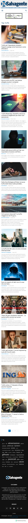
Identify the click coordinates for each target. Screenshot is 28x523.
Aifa (6, 443)
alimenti (22, 443)
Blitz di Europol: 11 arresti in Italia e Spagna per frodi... (12, 415)
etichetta (10, 452)
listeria (3, 457)
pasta (6, 459)
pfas (18, 459)
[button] (2, 10)
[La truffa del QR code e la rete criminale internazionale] (14, 238)
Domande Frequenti (14, 517)
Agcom (3, 443)
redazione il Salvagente (6, 252)
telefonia (21, 464)
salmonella (16, 462)
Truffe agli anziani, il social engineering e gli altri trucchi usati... (13, 351)
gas (21, 452)
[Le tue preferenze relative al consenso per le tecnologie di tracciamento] (21, 520)
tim (5, 466)
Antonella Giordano (5, 83)
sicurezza (4, 464)
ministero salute (9, 457)
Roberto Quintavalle (5, 417)
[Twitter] (17, 508)
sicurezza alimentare (11, 464)
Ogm (3, 459)
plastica (22, 459)
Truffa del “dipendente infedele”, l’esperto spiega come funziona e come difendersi (13, 47)
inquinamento (20, 455)
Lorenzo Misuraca (5, 50)
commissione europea (6, 450)
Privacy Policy (15, 515)
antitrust (10, 445)
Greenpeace (12, 455)
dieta (22, 450)
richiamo (8, 462)
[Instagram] (10, 508)
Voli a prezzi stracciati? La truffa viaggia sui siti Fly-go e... (11, 215)
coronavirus (18, 450)
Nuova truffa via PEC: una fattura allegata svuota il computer (11, 81)
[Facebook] (6, 508)
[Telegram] (14, 508)
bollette (13, 448)
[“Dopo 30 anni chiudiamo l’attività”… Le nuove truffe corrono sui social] (14, 305)
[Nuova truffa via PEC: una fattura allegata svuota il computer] (14, 69)
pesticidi (12, 459)
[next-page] (18, 431)
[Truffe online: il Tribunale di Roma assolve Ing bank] (14, 374)
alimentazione (14, 443)
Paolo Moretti (4, 185)
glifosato (5, 454)
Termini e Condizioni (22, 515)
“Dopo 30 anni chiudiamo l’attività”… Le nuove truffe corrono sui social (13, 316)
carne (17, 448)
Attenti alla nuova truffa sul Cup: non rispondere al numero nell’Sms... (12, 151)
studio (17, 464)
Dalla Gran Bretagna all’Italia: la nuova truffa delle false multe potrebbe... (13, 183)
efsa (6, 452)
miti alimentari (15, 457)
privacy (3, 462)
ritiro (12, 462)
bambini (17, 445)
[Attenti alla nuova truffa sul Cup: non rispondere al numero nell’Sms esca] (14, 139)
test (3, 466)
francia (18, 452)
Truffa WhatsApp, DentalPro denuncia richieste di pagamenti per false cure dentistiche (13, 115)
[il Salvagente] (14, 4)
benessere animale (6, 448)
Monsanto (21, 457)
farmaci (14, 452)
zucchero (11, 466)
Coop (13, 450)
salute (21, 461)
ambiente (4, 446)
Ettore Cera (3, 153)
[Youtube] (21, 508)
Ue (7, 466)
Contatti (14, 513)
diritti (3, 452)
